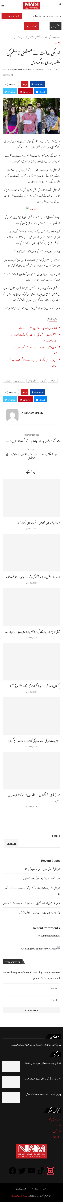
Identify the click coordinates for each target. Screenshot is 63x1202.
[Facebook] (12, 1171)
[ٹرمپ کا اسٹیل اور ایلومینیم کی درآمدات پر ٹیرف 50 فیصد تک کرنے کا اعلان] (31, 552)
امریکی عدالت (19, 381)
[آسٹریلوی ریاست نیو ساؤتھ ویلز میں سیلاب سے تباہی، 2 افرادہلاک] (11, 1066)
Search (56, 835)
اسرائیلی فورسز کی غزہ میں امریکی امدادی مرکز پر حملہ (38, 522)
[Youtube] (31, 1171)
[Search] (59, 5)
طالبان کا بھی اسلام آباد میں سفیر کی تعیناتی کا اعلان (41, 878)
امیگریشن (55, 26)
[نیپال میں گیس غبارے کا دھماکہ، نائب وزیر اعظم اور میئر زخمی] (11, 1097)
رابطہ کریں (57, 1130)
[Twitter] (22, 1171)
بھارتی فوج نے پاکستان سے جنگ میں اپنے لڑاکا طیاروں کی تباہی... (34, 797)
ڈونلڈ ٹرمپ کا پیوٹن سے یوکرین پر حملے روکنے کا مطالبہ (37, 327)
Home (57, 36)
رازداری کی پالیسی (54, 1119)
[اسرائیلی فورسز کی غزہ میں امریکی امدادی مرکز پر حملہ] (31, 498)
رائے (58, 1124)
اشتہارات (57, 1136)
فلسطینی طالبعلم (32, 381)
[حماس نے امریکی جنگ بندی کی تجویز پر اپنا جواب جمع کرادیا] (31, 716)
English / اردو (12, 15)
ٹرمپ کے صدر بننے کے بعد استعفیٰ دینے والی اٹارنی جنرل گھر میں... (42, 1078)
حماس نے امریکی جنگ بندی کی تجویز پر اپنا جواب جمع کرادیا (34, 740)
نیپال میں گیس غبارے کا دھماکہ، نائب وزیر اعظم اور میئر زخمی (43, 1094)
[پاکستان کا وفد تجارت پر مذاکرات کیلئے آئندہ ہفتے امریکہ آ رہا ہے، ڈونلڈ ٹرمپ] (31, 661)
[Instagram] (50, 1171)
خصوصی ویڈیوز (31, 26)
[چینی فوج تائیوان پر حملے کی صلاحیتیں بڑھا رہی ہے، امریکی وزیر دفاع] (31, 607)
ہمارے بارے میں (19, 1188)
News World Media (20, 1195)
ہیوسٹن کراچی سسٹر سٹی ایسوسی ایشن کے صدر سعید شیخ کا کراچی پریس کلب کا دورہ (36, 1045)
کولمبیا (43, 381)
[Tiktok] (41, 1171)
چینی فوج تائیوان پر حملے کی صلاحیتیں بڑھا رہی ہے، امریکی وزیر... (32, 631)
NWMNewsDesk (22, 69)
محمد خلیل (53, 381)
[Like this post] (25, 84)
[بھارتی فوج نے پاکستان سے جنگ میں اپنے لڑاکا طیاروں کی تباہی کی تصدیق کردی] (31, 770)
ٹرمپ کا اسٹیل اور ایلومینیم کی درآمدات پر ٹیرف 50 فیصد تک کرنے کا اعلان (31, 902)
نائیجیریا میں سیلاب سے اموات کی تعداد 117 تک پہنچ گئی (39, 912)
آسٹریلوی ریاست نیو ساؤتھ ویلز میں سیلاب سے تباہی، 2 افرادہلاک (42, 1063)
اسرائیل (7, 381)
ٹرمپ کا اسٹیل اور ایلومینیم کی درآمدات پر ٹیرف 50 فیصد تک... (32, 577)
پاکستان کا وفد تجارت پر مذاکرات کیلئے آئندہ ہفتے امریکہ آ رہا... (34, 686)
